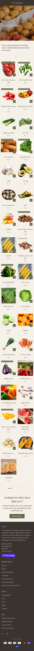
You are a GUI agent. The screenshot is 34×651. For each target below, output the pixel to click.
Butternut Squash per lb (25, 453)
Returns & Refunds (8, 618)
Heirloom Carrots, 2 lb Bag (25, 257)
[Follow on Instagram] (7, 634)
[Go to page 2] (24, 486)
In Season (5, 575)
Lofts (3, 598)
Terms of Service (8, 628)
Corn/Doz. (8, 256)
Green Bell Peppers (8, 282)
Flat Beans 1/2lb (8, 306)
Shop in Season (17, 516)
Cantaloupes (8, 477)
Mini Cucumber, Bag (25, 80)
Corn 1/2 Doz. (25, 282)
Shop (3, 569)
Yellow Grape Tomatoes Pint (8, 428)
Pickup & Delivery (8, 582)
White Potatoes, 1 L (8, 453)
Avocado (25, 181)
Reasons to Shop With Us (11, 585)
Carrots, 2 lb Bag (25, 354)
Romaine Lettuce (25, 157)
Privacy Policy (6, 625)
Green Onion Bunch (9, 354)
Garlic (8, 181)
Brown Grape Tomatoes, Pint (25, 230)
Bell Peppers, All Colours (25, 106)
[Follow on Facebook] (2, 634)
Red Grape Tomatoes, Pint (8, 81)
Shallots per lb (25, 403)
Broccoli (25, 133)
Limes (8, 330)
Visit (3, 602)
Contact (4, 608)
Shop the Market (7, 572)
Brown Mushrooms (9, 205)
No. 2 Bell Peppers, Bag (9, 403)
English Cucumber (8, 133)
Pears (25, 205)
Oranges (25, 330)
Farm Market (6, 595)
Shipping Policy (7, 621)
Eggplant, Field (8, 379)
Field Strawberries (25, 379)
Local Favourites (7, 579)
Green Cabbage (25, 306)
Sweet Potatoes (8, 157)
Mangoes (8, 229)
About (4, 605)
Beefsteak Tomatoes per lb (8, 107)
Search (4, 565)
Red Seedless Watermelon (25, 428)
